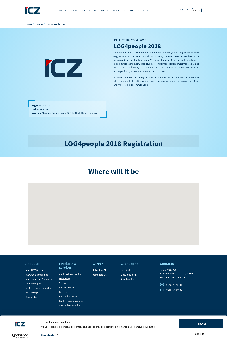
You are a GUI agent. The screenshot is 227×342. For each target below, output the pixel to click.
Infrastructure (66, 287)
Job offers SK (99, 274)
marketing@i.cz (174, 289)
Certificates (31, 296)
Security (63, 282)
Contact (143, 10)
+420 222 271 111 (174, 284)
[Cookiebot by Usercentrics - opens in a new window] (20, 336)
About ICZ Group (67, 10)
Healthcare (64, 278)
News (116, 10)
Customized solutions (70, 305)
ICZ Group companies (36, 274)
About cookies (128, 279)
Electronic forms (129, 274)
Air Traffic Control (68, 296)
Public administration (70, 274)
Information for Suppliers (38, 279)
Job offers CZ (99, 270)
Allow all (201, 323)
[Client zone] (187, 11)
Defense (63, 291)
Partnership (31, 292)
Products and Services (95, 10)
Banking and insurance (71, 300)
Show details (47, 335)
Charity (128, 10)
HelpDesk (125, 270)
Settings (199, 333)
